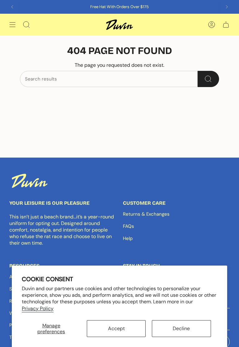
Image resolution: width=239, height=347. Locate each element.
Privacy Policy (38, 308)
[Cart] (226, 24)
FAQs (128, 226)
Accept (116, 328)
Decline (181, 328)
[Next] (227, 7)
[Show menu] (12, 24)
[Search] (208, 79)
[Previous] (12, 7)
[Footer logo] (29, 180)
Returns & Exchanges (146, 214)
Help (128, 238)
